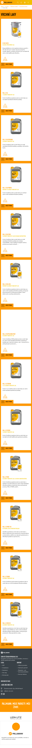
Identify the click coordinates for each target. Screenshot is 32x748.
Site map (4, 672)
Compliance (5, 667)
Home (2, 6)
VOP (3, 665)
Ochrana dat (5, 675)
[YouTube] (1, 694)
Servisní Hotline (22, 674)
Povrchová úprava (23, 6)
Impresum (5, 670)
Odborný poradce (22, 665)
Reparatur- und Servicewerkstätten (23, 671)
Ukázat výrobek (9, 64)
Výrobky (7, 6)
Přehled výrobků (14, 6)
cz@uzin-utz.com (8, 691)
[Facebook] (4, 694)
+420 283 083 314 (7, 685)
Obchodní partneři (23, 667)
